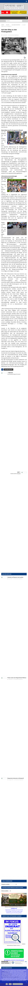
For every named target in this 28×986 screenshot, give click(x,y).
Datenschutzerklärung (14, 982)
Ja (6, 984)
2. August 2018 (10, 779)
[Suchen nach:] (14, 20)
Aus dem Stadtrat (8, 369)
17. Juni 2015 (4, 35)
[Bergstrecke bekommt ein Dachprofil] (4, 826)
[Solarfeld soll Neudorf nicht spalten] (4, 625)
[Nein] (26, 977)
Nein (10, 984)
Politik (7, 24)
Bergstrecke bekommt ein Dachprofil (15, 778)
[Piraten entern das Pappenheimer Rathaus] (4, 726)
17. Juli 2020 (10, 578)
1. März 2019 (10, 679)
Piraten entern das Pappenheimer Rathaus (16, 677)
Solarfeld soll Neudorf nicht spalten (15, 577)
